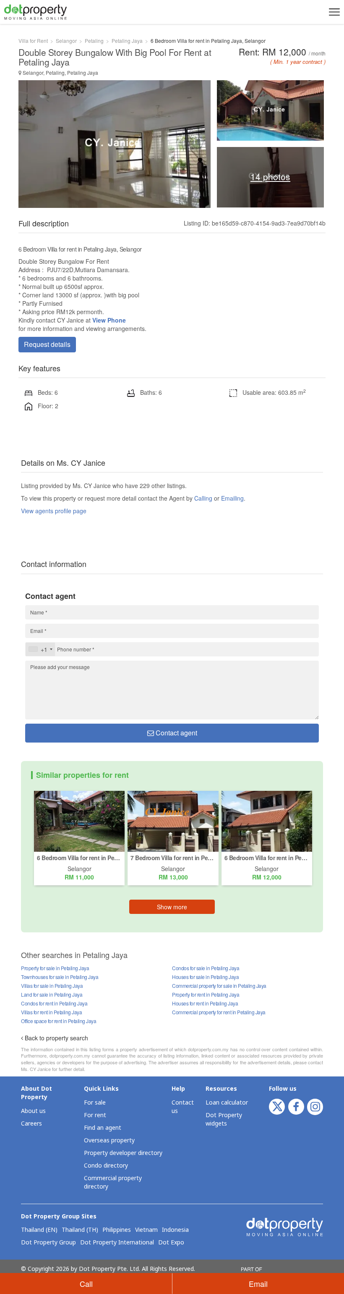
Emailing (232, 498)
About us (33, 1111)
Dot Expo (171, 1243)
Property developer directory (123, 1153)
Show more (172, 907)
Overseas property (109, 1140)
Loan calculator (227, 1102)
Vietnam (146, 1230)
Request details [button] (47, 344)
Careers (31, 1123)
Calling (203, 498)
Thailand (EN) (39, 1230)
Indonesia (175, 1230)
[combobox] (40, 649)
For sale (95, 1102)
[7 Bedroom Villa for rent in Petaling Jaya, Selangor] (173, 820)
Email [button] (258, 1283)
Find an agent (102, 1127)
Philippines (116, 1230)
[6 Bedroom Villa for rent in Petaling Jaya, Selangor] (79, 820)
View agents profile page (53, 511)
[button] (333, 11)
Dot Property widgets (224, 1119)
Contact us (183, 1107)
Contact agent (175, 733)
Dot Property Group (48, 1243)
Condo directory (106, 1165)
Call (86, 1283)
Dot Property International (117, 1243)
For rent (95, 1115)
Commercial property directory (113, 1182)
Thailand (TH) (80, 1230)
